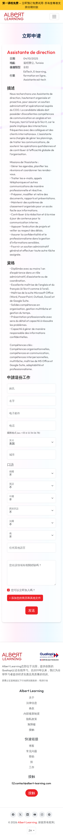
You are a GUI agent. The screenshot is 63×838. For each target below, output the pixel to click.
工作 (31, 767)
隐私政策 (31, 719)
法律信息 (31, 703)
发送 (31, 610)
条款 (31, 708)
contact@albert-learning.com (33, 783)
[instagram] (42, 815)
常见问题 (31, 751)
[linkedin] (28, 815)
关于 (31, 697)
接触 (31, 729)
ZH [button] (30, 830)
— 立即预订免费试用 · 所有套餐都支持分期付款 (31, 5)
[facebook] (13, 815)
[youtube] (35, 815)
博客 (31, 745)
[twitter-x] (20, 815)
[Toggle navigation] (54, 16)
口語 (10, 464)
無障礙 (32, 724)
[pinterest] (49, 815)
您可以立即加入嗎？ (23, 590)
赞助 (31, 756)
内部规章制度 (32, 713)
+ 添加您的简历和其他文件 (25, 598)
